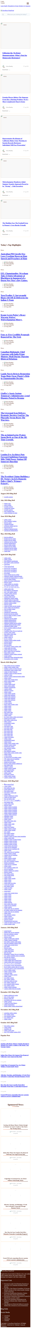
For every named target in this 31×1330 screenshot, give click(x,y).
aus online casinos (9, 978)
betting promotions (9, 863)
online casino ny (8, 637)
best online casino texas (10, 720)
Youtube (6, 1320)
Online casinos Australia (10, 940)
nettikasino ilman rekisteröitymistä (13, 657)
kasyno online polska (10, 545)
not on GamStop (8, 869)
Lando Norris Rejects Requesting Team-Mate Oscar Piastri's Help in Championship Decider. (15, 376)
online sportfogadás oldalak (11, 938)
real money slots (8, 726)
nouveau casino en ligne (10, 981)
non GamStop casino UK (11, 867)
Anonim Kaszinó (8, 524)
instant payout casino (10, 718)
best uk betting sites (9, 799)
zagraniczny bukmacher (10, 612)
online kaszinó (8, 902)
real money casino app (10, 792)
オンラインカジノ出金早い (12, 800)
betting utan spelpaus (10, 696)
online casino (7, 519)
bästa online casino (9, 652)
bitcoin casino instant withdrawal (13, 763)
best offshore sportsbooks (11, 561)
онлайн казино (8, 497)
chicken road (7, 610)
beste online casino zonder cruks (13, 752)
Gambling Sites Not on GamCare (13, 631)
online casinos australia (10, 987)
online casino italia (9, 838)
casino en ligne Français (10, 672)
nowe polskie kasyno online (11, 574)
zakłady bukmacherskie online (12, 624)
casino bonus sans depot (10, 846)
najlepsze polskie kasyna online (12, 623)
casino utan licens (9, 949)
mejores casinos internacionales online (14, 676)
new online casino (9, 835)
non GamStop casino (10, 860)
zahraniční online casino (10, 626)
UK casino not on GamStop (11, 759)
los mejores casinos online (11, 585)
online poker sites (9, 589)
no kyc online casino (9, 970)
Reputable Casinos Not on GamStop (14, 954)
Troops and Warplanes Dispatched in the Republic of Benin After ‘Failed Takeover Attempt (15, 1301)
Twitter (6, 1317)
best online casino (9, 760)
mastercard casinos (9, 746)
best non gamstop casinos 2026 (12, 943)
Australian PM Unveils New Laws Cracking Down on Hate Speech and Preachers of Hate (14, 256)
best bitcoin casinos (9, 957)
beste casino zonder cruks (11, 704)
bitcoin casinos (8, 872)
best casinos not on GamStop (12, 665)
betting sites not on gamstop (11, 932)
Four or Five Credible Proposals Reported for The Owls (15, 335)
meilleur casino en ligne (10, 841)
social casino (7, 724)
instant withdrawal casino (11, 795)
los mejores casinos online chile (12, 646)
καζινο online (7, 505)
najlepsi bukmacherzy (10, 543)
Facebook (7, 1315)
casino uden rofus (9, 804)
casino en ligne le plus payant (12, 922)
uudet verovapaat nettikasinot (12, 581)
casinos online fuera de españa (12, 988)
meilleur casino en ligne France (12, 839)
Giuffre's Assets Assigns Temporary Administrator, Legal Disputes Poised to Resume (15, 395)
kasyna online (8, 617)
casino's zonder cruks (10, 777)
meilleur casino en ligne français (13, 668)
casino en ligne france (10, 797)
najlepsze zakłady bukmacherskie (13, 576)
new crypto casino (9, 997)
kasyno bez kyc (8, 527)
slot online (7, 946)
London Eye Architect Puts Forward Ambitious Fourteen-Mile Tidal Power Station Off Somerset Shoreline (14, 458)
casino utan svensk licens (11, 679)
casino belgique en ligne (10, 513)
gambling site (7, 1029)
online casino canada (9, 776)
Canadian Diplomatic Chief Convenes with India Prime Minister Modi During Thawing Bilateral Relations (15, 355)
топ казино (7, 629)
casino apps (7, 794)
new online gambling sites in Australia (14, 956)
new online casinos (9, 979)
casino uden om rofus (10, 648)
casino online (7, 682)
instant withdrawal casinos (11, 870)
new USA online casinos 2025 (12, 1032)
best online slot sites (9, 788)
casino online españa (9, 693)
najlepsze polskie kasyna (10, 526)
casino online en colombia (11, 584)
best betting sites (8, 802)
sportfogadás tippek (9, 740)
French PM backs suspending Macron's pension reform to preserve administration (15, 1095)
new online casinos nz (10, 982)
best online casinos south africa (12, 942)
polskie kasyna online (10, 546)
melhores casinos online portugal (13, 654)
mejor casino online (9, 681)
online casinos (8, 559)
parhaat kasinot (8, 642)
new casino (7, 832)
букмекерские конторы (11, 921)
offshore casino (8, 714)
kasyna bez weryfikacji (10, 571)
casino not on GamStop (10, 864)
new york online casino (10, 592)
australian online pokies (10, 1013)
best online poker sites (10, 634)
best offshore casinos (9, 751)
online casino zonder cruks (11, 667)
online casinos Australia (10, 807)
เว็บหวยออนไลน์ (9, 566)
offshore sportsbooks (9, 687)
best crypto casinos (9, 935)
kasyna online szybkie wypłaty (12, 615)
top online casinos (9, 774)
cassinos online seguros (10, 593)
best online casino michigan (11, 562)
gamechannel (7, 931)
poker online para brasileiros (11, 607)
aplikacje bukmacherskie (10, 529)
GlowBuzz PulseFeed (14, 1323)
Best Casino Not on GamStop (12, 651)
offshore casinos (8, 635)
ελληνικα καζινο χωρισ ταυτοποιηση (14, 968)
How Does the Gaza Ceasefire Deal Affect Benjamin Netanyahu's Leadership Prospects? (14, 1085)
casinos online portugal (10, 814)
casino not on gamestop (10, 847)
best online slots (8, 765)
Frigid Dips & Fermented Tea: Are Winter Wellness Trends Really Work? (13, 1065)
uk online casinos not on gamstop (13, 910)
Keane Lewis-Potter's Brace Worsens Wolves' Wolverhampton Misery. (13, 317)
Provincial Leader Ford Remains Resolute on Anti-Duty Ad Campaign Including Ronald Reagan (16, 1285)
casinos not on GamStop (10, 855)
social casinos (8, 656)
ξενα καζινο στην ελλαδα (11, 659)
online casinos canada (10, 768)
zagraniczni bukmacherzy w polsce (13, 578)
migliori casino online (10, 745)
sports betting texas (9, 789)
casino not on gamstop (10, 905)
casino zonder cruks (9, 924)
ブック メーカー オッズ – (12, 587)
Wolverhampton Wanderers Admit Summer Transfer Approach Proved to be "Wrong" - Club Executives (15, 184)
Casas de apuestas (9, 884)
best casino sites (8, 712)
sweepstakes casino (9, 723)
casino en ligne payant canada (12, 606)
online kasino (7, 742)
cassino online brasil (9, 596)
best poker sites (8, 729)
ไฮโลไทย (7, 564)
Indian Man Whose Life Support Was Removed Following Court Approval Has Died (15, 1055)
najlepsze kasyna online (10, 542)
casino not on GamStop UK (11, 849)
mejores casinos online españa (12, 640)
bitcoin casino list (9, 998)
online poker (7, 558)
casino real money (9, 737)
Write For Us (10, 1325)
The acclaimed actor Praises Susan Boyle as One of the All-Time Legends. (14, 437)
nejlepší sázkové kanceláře (11, 600)
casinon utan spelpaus (10, 959)
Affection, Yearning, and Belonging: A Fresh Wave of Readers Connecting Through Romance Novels (15, 1075)
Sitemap (17, 1325)
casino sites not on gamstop (11, 908)
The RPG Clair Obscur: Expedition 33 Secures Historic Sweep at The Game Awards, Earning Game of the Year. (17, 1290)
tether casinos (7, 721)
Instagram (7, 1319)
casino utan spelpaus (9, 695)
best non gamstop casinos (11, 934)
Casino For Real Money (10, 1003)
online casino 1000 (9, 824)
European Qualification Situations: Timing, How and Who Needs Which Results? (15, 1293)
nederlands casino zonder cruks (12, 670)
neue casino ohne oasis (10, 904)
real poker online (8, 728)
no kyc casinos (8, 638)
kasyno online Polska (10, 579)
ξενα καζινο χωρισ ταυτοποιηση (13, 965)
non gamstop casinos (9, 748)
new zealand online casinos (11, 984)
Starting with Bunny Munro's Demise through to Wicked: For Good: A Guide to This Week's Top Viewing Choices (15, 1045)
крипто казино (8, 919)
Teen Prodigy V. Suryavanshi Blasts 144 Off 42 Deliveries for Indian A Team (14, 297)
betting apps (7, 503)
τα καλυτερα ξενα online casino (12, 757)
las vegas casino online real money (13, 717)
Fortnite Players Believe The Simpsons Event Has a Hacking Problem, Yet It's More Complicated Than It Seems (15, 100)
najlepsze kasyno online (10, 548)
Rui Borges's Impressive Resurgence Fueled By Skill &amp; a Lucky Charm (17, 1296)
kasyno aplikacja (8, 537)
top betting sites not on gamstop (12, 1000)
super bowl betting (9, 827)
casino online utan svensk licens (12, 960)
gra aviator (7, 573)
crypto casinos (8, 703)
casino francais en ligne (10, 649)
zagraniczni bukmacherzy (11, 530)
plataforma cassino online (11, 598)
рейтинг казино (8, 690)
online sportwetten (9, 770)
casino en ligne (8, 675)
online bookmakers (9, 1004)
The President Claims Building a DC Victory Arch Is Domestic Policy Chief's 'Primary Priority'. (15, 480)
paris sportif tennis (9, 875)
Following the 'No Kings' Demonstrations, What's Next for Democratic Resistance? (14, 55)
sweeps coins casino (9, 632)
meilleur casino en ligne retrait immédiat (15, 836)
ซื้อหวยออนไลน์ (9, 784)
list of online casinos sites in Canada (14, 967)
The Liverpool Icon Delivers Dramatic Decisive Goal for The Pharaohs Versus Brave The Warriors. (15, 416)
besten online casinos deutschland (13, 1006)
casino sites (7, 551)
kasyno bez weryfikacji (10, 568)
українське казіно (9, 508)
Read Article (5, 69)
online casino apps (9, 1030)
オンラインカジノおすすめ (12, 963)
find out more (7, 952)
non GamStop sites (9, 511)
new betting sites (8, 771)
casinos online (8, 689)
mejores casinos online (10, 603)
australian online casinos (10, 974)
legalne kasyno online (10, 538)
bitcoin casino (8, 522)
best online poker (8, 791)
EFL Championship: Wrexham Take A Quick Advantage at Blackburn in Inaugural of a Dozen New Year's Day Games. (14, 277)
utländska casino (8, 816)
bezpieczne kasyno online (11, 614)
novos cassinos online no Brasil (12, 628)
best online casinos (9, 595)
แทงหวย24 (7, 891)
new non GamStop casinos (11, 861)
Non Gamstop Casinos (10, 521)
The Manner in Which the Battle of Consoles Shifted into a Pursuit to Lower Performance (16, 1304)
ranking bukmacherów (10, 620)
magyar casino (8, 604)
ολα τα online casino (9, 609)
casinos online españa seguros (12, 601)
